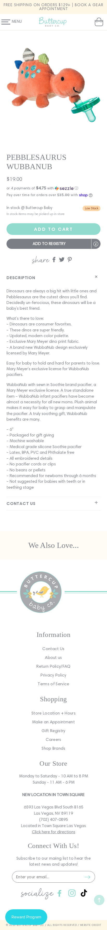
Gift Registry (53, 730)
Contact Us (53, 648)
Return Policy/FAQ (53, 666)
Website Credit (90, 925)
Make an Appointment (53, 721)
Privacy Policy (53, 675)
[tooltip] (95, 244)
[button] (98, 22)
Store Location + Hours (53, 713)
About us (53, 657)
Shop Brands (53, 748)
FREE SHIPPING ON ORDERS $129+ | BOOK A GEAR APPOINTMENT (53, 7)
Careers (53, 739)
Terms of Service (53, 683)
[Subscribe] (87, 877)
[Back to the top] (99, 900)
